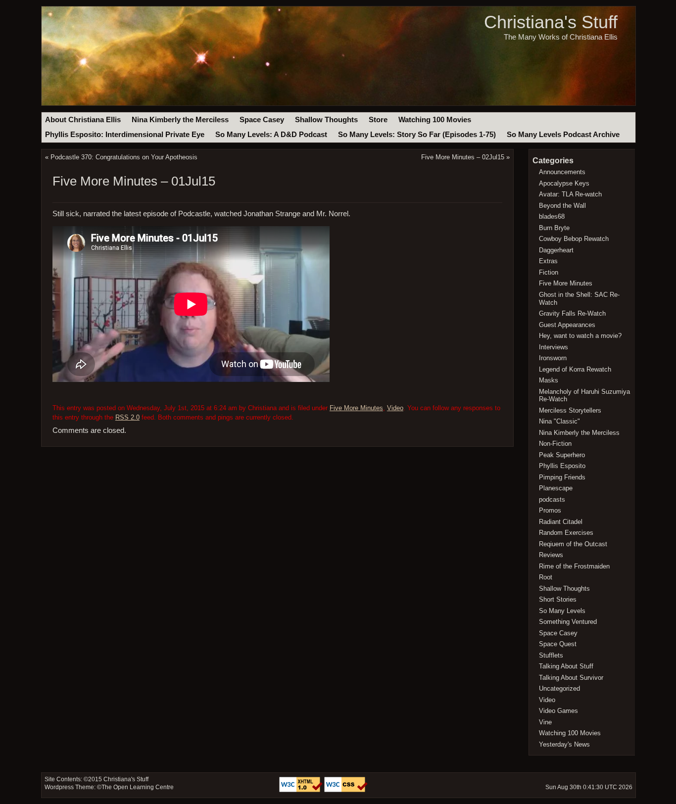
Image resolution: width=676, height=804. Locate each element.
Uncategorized (559, 688)
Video (395, 408)
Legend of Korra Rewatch (575, 369)
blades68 (552, 216)
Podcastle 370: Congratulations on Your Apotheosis (123, 157)
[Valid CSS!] (346, 790)
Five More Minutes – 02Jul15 (462, 157)
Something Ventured (568, 621)
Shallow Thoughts (326, 120)
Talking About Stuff (566, 666)
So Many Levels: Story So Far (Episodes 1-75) (417, 135)
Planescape (556, 488)
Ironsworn (553, 358)
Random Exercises (566, 532)
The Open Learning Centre (137, 787)
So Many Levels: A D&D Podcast (271, 135)
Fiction (548, 272)
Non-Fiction (555, 443)
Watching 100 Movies (434, 120)
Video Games (558, 710)
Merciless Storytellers (570, 410)
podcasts (552, 499)
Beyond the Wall (562, 205)
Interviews (553, 347)
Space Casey (262, 120)
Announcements (562, 172)
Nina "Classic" (559, 421)
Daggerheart (556, 250)
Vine (545, 722)
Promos (550, 510)
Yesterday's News (564, 744)
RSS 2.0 (127, 417)
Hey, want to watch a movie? (580, 335)
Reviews (551, 555)
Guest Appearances (567, 325)
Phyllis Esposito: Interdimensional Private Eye (124, 135)
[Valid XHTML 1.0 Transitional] (301, 790)
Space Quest (558, 644)
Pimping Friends (562, 477)
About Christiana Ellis (83, 120)
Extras (548, 261)
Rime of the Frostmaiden (574, 566)
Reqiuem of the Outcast (573, 544)
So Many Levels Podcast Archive (563, 135)
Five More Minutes (356, 408)
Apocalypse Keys (564, 183)
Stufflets (551, 655)
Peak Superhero (562, 455)
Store (378, 120)
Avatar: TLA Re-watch (570, 194)
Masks (548, 380)
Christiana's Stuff (551, 22)
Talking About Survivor (571, 677)
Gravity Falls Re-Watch (572, 313)
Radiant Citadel (560, 521)
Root (545, 577)
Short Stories (558, 599)
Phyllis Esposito (562, 466)
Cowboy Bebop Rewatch (574, 238)
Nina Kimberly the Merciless (180, 120)
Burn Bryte (554, 228)
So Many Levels (562, 611)
